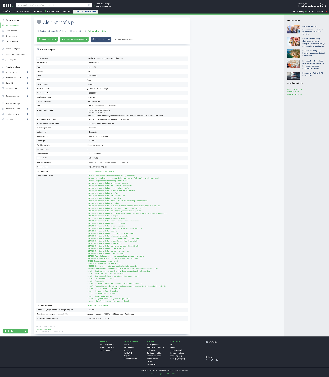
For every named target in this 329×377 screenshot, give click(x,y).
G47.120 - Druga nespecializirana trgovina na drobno (108, 180)
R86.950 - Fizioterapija (96, 281)
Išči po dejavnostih (107, 344)
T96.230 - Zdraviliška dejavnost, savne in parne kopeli (108, 301)
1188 (173, 374)
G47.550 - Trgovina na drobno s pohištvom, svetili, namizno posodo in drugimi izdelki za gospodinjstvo (127, 213)
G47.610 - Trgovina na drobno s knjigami (103, 216)
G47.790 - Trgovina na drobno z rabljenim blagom (107, 253)
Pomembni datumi (130, 359)
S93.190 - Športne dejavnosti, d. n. (100, 296)
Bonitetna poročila (154, 353)
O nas (172, 344)
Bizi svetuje (128, 350)
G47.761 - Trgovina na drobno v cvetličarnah (105, 243)
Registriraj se (304, 6)
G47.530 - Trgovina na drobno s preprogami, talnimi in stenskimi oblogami (116, 208)
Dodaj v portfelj (47, 39)
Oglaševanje (151, 350)
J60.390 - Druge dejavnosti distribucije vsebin (105, 263)
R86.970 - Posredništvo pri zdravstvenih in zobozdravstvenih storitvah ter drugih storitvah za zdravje (127, 286)
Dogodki (127, 356)
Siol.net (153, 374)
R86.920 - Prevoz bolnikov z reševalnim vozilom (106, 273)
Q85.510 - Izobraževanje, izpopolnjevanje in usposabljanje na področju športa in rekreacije (123, 268)
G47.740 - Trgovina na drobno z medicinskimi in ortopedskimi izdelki (114, 238)
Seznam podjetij (106, 350)
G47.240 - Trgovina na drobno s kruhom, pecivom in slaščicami (111, 191)
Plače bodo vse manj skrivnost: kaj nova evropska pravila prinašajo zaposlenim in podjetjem (313, 42)
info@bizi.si (212, 342)
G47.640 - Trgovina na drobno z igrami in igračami (107, 226)
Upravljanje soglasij (177, 359)
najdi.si (161, 374)
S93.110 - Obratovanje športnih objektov (103, 291)
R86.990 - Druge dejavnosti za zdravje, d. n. (104, 288)
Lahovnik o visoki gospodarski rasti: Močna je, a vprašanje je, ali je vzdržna (313, 30)
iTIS (168, 374)
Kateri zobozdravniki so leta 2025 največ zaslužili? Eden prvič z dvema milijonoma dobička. (313, 65)
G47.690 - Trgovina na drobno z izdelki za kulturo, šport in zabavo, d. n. (115, 228)
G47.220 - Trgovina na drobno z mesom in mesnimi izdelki (110, 186)
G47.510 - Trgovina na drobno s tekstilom (103, 203)
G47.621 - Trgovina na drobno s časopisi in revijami (107, 218)
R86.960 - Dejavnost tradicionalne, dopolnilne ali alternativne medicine (115, 283)
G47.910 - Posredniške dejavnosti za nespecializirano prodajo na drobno (116, 256)
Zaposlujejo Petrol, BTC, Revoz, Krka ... (312, 74)
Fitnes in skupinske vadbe (98, 305)
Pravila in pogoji (176, 356)
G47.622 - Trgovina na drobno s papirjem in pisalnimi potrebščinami (114, 221)
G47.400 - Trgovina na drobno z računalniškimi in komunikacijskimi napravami (118, 201)
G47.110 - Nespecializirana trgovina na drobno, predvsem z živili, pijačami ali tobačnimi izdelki (124, 178)
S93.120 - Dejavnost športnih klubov (101, 293)
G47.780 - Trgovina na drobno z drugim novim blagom (108, 251)
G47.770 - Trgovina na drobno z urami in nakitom (106, 248)
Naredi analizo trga (107, 347)
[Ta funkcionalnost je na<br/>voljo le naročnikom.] (28, 72)
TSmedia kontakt (176, 350)
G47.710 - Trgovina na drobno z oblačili (102, 231)
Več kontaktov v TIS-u (97, 31)
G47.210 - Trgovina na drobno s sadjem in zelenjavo (108, 183)
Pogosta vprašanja (177, 353)
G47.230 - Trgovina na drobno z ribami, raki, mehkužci (108, 188)
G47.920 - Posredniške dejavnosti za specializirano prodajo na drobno (115, 258)
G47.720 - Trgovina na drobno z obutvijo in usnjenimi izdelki (111, 233)
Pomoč (173, 347)
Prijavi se (315, 6)
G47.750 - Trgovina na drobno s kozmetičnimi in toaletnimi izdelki (113, 241)
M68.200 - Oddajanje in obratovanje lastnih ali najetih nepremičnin (113, 266)
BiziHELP (127, 353)
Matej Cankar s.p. (294, 89)
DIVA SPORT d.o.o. (295, 94)
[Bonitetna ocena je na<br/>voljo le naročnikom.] (28, 95)
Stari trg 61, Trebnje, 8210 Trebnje (53, 31)
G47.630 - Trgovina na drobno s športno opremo (106, 223)
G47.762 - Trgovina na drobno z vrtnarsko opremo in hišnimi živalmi (113, 246)
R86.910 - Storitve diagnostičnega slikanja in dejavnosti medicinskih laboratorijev (119, 271)
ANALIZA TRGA (53, 11)
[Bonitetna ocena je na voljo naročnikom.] (39, 22)
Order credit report (154, 356)
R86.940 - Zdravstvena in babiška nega (102, 278)
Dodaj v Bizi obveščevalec (74, 39)
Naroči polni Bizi (153, 344)
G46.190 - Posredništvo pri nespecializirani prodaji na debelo (111, 175)
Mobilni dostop (152, 359)
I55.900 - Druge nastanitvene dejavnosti (103, 261)
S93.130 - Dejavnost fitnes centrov (101, 171)
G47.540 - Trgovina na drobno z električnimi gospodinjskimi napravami (115, 211)
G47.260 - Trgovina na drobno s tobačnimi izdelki (106, 196)
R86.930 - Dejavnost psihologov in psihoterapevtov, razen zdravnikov (114, 276)
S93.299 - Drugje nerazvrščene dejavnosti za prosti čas (109, 298)
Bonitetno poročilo (102, 39)
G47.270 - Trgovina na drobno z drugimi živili (104, 198)
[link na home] (8, 5)
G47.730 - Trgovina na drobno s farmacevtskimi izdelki (108, 236)
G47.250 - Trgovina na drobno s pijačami (103, 193)
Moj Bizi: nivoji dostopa (155, 347)
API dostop (151, 361)
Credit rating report (125, 39)
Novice (126, 344)
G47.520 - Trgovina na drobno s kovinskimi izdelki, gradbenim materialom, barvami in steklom (124, 206)
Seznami (150, 364)
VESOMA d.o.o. (293, 91)
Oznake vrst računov (44, 329)
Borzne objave (129, 347)
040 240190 (77, 31)
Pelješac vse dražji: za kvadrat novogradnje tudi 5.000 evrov (313, 53)
